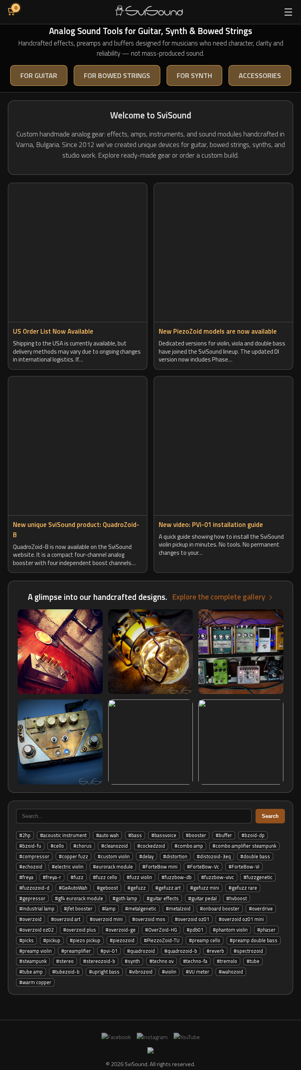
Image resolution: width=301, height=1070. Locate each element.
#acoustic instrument (63, 835)
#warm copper (35, 982)
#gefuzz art (168, 888)
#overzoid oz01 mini (241, 919)
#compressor (34, 856)
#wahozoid (231, 972)
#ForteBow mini (160, 866)
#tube (253, 961)
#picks (26, 940)
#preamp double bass (253, 940)
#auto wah (107, 835)
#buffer (224, 835)
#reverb (215, 951)
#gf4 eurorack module (79, 898)
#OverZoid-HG (161, 930)
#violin (169, 972)
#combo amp (188, 846)
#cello (57, 846)
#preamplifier (76, 951)
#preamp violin (35, 951)
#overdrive (261, 908)
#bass (135, 835)
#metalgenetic (140, 908)
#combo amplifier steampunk (244, 846)
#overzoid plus (79, 930)
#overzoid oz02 (36, 930)
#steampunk (33, 961)
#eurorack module (113, 866)
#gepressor (32, 898)
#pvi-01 (109, 951)
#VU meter (197, 972)
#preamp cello (204, 940)
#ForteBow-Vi (243, 866)
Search (270, 816)
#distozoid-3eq (214, 856)
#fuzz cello (105, 877)
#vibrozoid (140, 972)
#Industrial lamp (36, 908)
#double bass (255, 856)
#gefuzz (136, 888)
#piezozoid (122, 940)
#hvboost (236, 898)
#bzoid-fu (30, 846)
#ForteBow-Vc (203, 866)
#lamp (109, 908)
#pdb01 (195, 930)
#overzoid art (65, 919)
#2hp (25, 835)
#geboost (107, 888)
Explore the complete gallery (218, 596)
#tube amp (31, 972)
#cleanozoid (114, 846)
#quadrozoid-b (180, 951)
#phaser (266, 930)
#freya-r (52, 877)
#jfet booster (78, 908)
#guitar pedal (202, 898)
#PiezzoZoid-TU (162, 940)
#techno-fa (195, 961)
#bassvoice (163, 835)
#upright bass (104, 972)
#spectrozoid (248, 951)
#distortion (175, 856)
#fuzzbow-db (176, 877)
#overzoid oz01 (192, 919)
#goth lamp (124, 898)
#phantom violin (230, 930)
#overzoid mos (148, 919)
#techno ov (161, 961)
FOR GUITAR (38, 75)
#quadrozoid (141, 951)
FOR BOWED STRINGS (117, 75)
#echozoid (30, 866)
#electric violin (67, 866)
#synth (132, 961)
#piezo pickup (85, 940)
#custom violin (114, 856)
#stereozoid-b (99, 961)
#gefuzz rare (242, 888)
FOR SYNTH (194, 75)
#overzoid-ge (120, 930)
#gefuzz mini (204, 888)
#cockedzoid (151, 846)
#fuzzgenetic (257, 877)
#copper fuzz (73, 856)
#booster (196, 835)
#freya (26, 877)
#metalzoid (178, 908)
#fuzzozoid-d (34, 888)
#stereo (65, 961)
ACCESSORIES (260, 75)
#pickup (51, 940)
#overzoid (30, 919)
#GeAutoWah (73, 888)
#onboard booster (219, 908)
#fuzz (77, 877)
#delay (146, 856)
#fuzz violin (139, 877)
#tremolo (227, 961)
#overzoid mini (106, 919)
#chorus (82, 846)
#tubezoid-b (66, 972)
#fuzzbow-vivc (217, 877)
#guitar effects (163, 898)
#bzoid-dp (253, 835)
